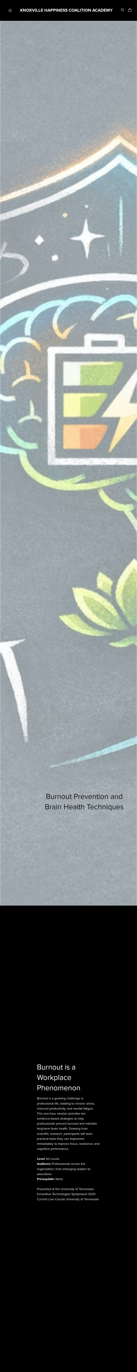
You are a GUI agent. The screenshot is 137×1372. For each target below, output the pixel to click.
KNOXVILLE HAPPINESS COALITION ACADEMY (66, 10)
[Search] (122, 10)
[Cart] (131, 10)
